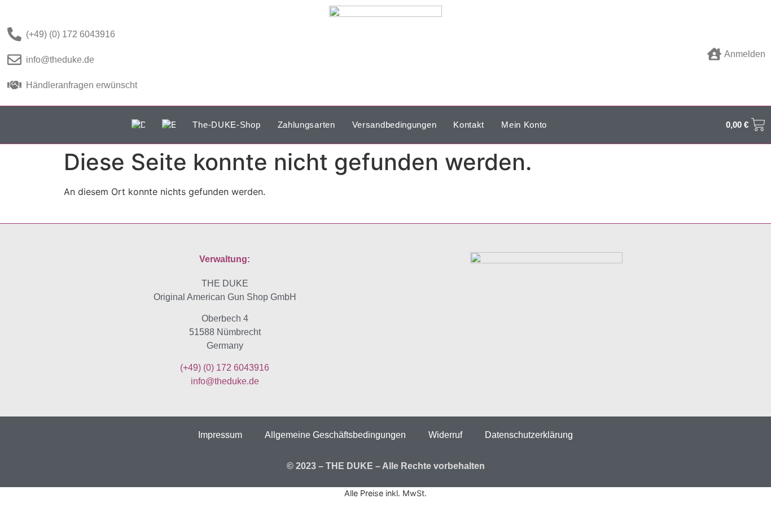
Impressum (220, 435)
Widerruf (445, 435)
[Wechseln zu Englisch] (168, 125)
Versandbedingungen (394, 124)
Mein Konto (524, 124)
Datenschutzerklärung (529, 435)
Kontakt (468, 124)
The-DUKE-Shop (226, 124)
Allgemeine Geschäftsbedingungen (335, 435)
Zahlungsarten (306, 124)
